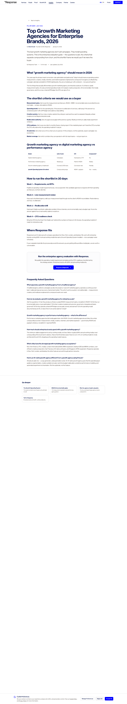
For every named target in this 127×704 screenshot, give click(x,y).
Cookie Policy (73, 699)
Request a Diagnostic (62, 267)
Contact (118, 2)
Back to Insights (35, 20)
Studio (30, 2)
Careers (72, 2)
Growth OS (43, 2)
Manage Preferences (87, 698)
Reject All (99, 698)
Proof (36, 2)
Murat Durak (32, 46)
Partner (66, 2)
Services (23, 2)
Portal (108, 2)
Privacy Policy (23, 701)
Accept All (109, 698)
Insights (51, 2)
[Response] (11, 2)
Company (59, 2)
